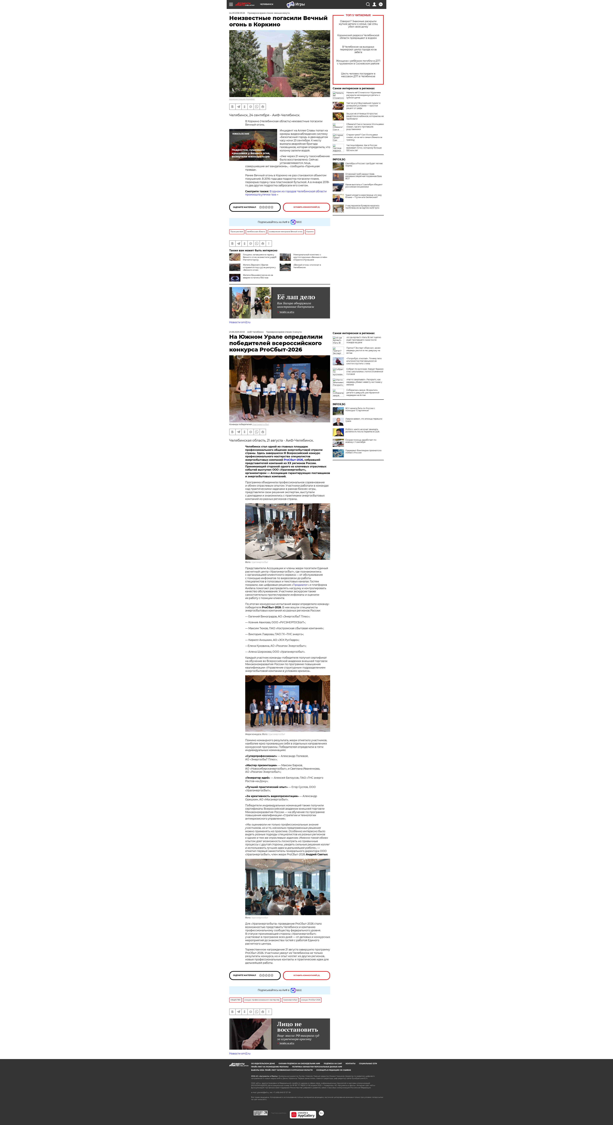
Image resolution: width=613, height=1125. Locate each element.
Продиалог (300, 584)
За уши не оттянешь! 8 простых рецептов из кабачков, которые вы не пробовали (365, 116)
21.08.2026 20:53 (237, 332)
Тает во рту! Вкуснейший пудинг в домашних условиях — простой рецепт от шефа (363, 105)
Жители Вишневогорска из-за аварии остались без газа (258, 276)
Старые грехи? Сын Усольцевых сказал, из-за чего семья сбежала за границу (364, 137)
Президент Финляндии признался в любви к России (363, 451)
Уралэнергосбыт (260, 424)
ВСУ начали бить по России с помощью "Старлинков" (360, 409)
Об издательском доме (263, 1064)
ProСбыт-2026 (293, 459)
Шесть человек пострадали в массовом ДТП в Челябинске (358, 75)
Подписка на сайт (333, 1064)
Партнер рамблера (278, 1113)
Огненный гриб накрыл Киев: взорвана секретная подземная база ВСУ (363, 176)
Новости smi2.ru (239, 322)
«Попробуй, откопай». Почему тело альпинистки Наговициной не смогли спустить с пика (364, 361)
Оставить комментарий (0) (306, 207)
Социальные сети (368, 1064)
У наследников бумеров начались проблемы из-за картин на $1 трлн (362, 207)
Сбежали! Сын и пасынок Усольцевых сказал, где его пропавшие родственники (365, 126)
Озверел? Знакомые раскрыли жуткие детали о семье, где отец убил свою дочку (358, 24)
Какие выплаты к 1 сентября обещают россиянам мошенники (363, 185)
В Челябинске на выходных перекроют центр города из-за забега (358, 50)
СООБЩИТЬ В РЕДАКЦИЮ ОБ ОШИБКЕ (333, 1070)
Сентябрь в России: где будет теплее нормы (363, 164)
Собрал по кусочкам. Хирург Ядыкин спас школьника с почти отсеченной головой (364, 371)
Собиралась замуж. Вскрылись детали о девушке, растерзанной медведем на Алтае (362, 392)
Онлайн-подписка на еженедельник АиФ (299, 1064)
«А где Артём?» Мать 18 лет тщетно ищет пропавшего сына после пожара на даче (363, 340)
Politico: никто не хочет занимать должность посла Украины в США (362, 430)
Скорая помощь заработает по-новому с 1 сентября (361, 441)
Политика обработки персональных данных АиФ (317, 1067)
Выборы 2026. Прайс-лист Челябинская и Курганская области (282, 1070)
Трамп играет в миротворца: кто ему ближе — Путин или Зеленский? (363, 196)
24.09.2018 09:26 (237, 13)
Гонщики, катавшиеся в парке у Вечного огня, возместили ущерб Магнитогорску (259, 257)
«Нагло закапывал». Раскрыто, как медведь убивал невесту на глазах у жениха (364, 382)
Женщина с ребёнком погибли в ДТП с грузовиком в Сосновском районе (358, 62)
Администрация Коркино (242, 99)
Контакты (350, 1064)
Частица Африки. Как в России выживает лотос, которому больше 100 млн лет (364, 148)
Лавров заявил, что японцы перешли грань (363, 420)
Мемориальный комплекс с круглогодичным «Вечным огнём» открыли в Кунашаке (310, 257)
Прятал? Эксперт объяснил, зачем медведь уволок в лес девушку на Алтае (363, 350)
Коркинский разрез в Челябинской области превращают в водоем (358, 36)
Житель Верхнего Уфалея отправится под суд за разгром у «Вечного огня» (259, 267)
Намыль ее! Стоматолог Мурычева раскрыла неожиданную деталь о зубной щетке (363, 95)
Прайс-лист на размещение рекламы (269, 1067)
